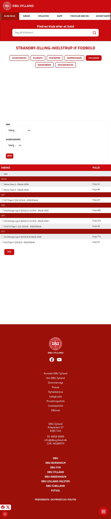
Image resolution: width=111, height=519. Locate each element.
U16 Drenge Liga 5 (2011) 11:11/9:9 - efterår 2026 (26, 211)
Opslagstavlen (65, 65)
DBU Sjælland (55, 486)
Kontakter (54, 58)
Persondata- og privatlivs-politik (55, 500)
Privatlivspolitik (56, 401)
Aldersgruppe (13, 140)
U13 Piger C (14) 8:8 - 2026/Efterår (19, 242)
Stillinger (93, 58)
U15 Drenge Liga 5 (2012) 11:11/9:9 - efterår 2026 (26, 221)
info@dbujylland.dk (55, 440)
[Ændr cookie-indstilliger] (4, 514)
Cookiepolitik (55, 406)
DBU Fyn (55, 467)
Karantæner (44, 65)
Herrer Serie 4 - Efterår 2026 (16, 190)
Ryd (9, 156)
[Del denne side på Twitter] (8, 507)
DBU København (55, 477)
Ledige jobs (55, 397)
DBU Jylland (55, 472)
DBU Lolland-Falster (55, 481)
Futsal (55, 491)
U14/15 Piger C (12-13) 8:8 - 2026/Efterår (22, 227)
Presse (55, 387)
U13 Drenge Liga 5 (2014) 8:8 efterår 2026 (22, 237)
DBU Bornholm (55, 463)
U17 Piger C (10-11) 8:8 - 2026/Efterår (21, 200)
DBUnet (55, 410)
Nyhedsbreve (55, 392)
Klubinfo (38, 58)
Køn (8, 125)
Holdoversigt (19, 58)
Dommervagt (55, 383)
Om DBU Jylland (55, 378)
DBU (55, 458)
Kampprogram (74, 58)
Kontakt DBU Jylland (55, 373)
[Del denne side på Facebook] (3, 507)
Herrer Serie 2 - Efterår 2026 (16, 185)
